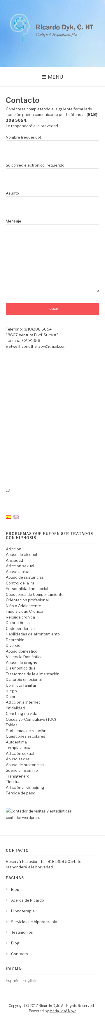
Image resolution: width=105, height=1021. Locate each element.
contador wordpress (23, 817)
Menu (55, 77)
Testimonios (22, 932)
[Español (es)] (8, 516)
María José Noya (63, 1011)
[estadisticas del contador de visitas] (39, 811)
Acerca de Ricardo (27, 900)
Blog (15, 889)
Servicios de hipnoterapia (34, 921)
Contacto (19, 953)
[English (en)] (16, 516)
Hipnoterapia (23, 911)
